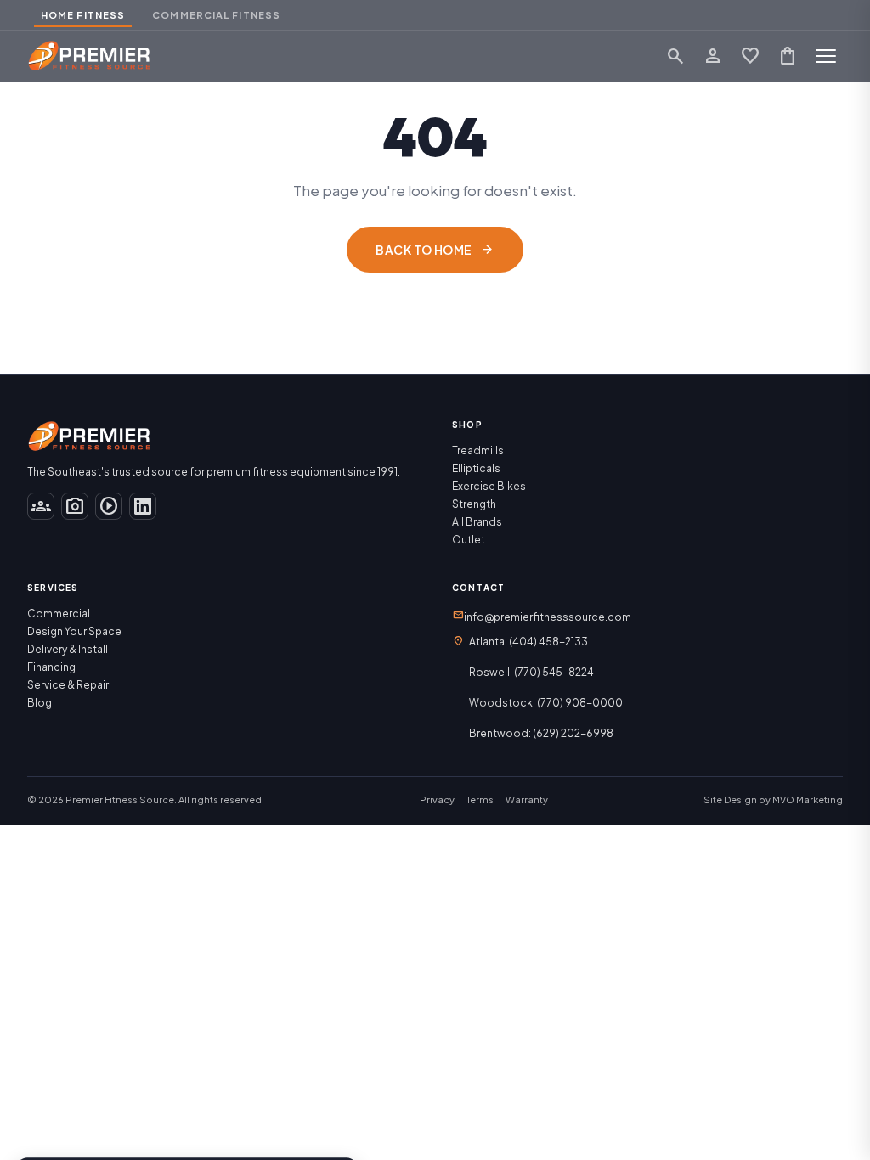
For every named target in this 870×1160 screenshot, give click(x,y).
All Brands (477, 521)
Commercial (58, 613)
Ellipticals (476, 468)
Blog (39, 702)
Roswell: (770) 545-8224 (531, 672)
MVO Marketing (807, 799)
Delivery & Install (67, 649)
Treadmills (478, 450)
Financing (51, 667)
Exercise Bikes (489, 486)
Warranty (527, 799)
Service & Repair (68, 685)
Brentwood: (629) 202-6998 (541, 733)
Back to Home (435, 249)
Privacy (437, 799)
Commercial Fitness (216, 14)
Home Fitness (83, 14)
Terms (480, 799)
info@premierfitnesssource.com (541, 615)
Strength (474, 504)
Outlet (468, 539)
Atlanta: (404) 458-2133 (528, 641)
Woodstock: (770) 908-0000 (546, 702)
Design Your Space (74, 631)
